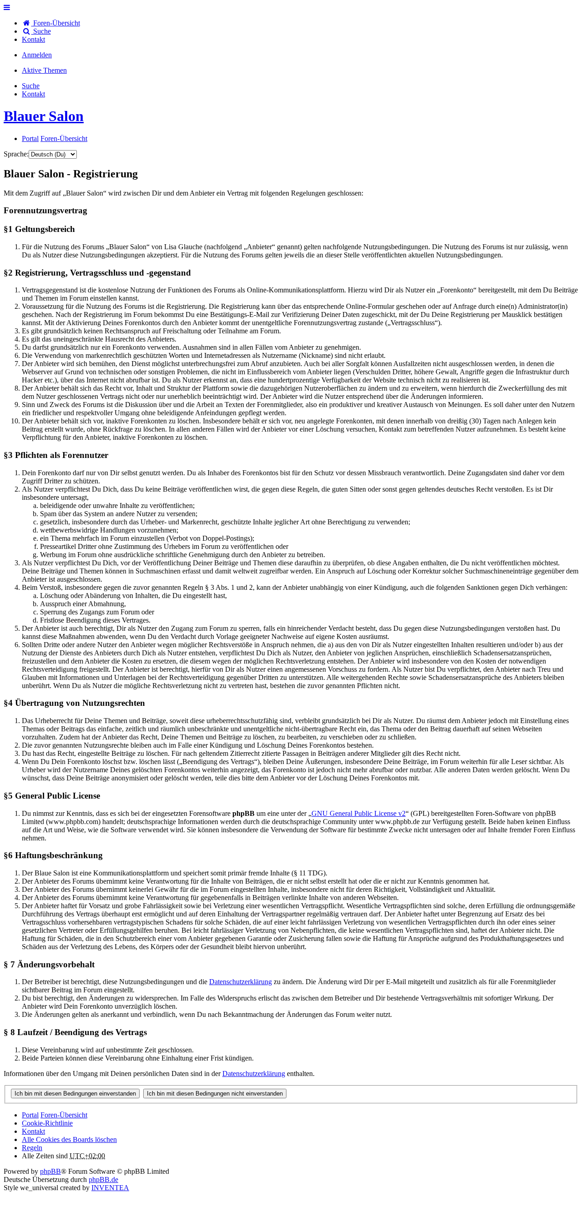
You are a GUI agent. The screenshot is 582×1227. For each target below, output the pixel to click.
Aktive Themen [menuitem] (44, 70)
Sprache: (16, 154)
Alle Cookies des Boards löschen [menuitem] (69, 1139)
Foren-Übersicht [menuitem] (55, 23)
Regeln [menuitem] (32, 1148)
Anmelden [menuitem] (37, 55)
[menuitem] (33, 39)
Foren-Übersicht (63, 1115)
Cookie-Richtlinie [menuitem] (47, 1123)
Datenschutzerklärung (240, 982)
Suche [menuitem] (41, 31)
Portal (30, 138)
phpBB (50, 1171)
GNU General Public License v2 (358, 813)
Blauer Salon (44, 116)
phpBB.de (103, 1179)
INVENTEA (110, 1188)
